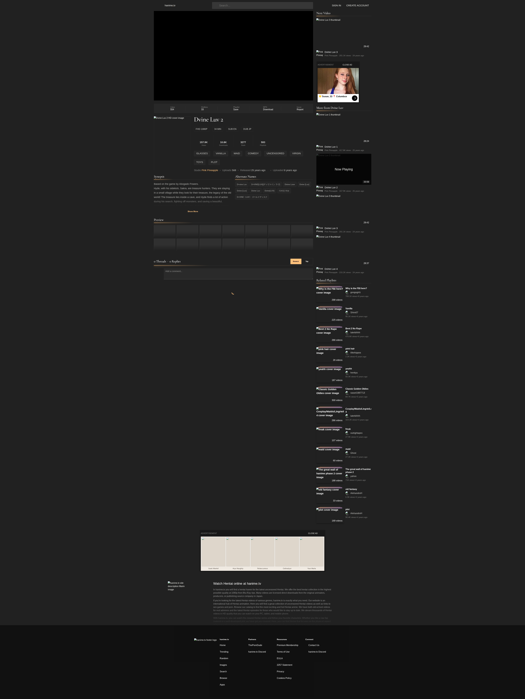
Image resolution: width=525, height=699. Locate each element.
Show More (193, 211)
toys (199, 162)
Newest (296, 261)
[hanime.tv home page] (205, 641)
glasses (202, 153)
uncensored (275, 153)
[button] (158, 5)
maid (237, 153)
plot (214, 162)
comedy (253, 153)
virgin (296, 153)
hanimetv (170, 5)
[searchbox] (265, 5)
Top (307, 261)
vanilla (221, 153)
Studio (206, 170)
